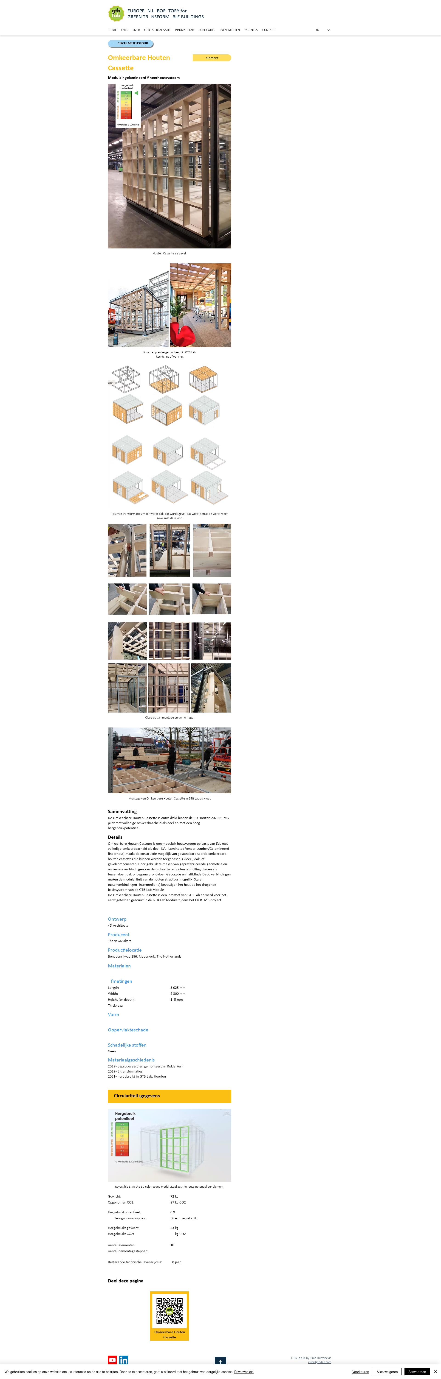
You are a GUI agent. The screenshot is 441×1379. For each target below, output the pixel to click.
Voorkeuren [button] (360, 1371)
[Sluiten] (435, 1371)
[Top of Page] (220, 1362)
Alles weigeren (387, 1371)
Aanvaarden (417, 1371)
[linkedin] (123, 1360)
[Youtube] (112, 1360)
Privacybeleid (244, 1371)
